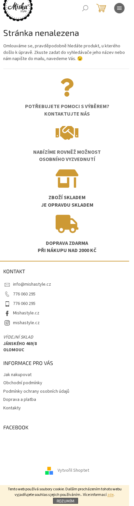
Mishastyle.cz (26, 313)
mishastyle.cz (26, 323)
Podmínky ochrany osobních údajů (36, 391)
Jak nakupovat (17, 375)
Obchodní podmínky (22, 383)
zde (110, 495)
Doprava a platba (19, 399)
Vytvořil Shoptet (73, 470)
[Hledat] (85, 8)
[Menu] (119, 8)
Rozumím (65, 500)
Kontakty (12, 408)
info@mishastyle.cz (32, 284)
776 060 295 (24, 294)
